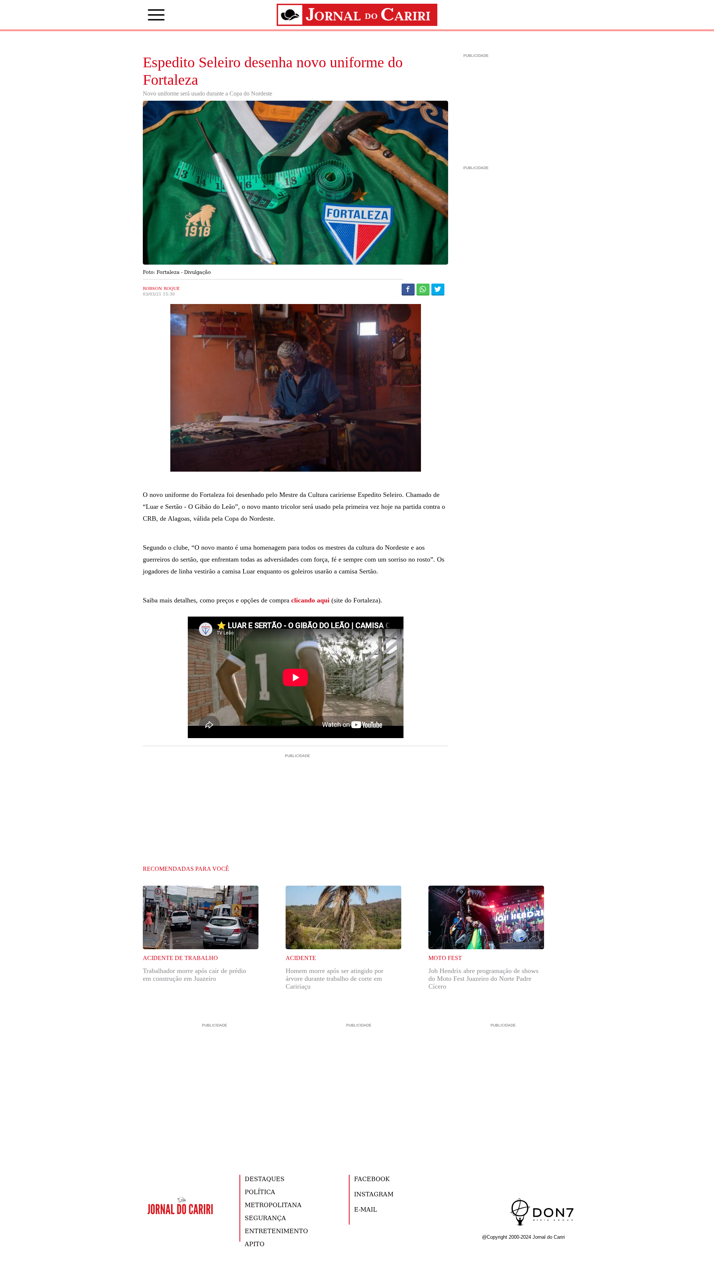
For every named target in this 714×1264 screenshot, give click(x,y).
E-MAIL (365, 1209)
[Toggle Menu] (145, 14)
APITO (254, 1244)
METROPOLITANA (273, 1205)
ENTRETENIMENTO (276, 1231)
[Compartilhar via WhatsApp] (423, 289)
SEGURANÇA (265, 1218)
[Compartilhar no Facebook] (408, 289)
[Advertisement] (295, 791)
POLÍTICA (260, 1192)
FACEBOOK (372, 1179)
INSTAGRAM (373, 1194)
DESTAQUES (264, 1179)
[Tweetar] (437, 289)
